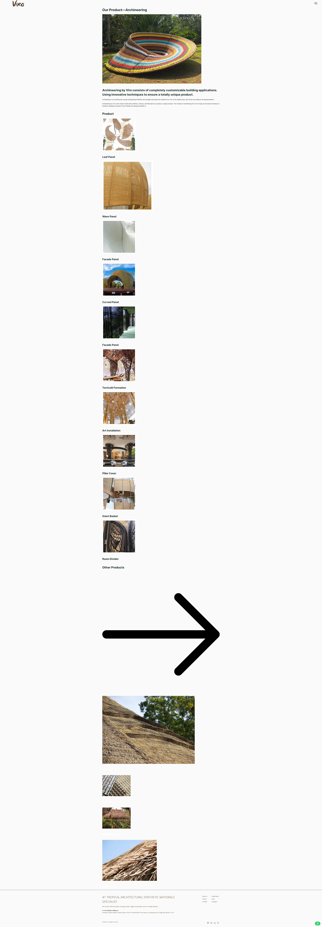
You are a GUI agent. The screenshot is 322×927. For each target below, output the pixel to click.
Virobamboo (109, 886)
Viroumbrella (110, 834)
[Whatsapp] (211, 922)
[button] (315, 3)
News (213, 899)
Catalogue (214, 901)
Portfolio (204, 901)
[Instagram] (208, 922)
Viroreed (107, 769)
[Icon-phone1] (218, 922)
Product (204, 899)
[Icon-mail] (214, 922)
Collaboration (215, 896)
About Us (204, 896)
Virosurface (109, 801)
